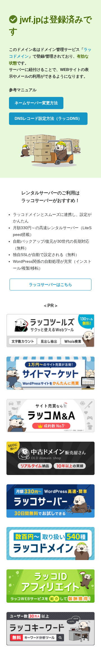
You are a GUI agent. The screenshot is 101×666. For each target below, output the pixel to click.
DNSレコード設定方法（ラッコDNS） (48, 118)
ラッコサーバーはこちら (50, 284)
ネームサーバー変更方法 (36, 103)
